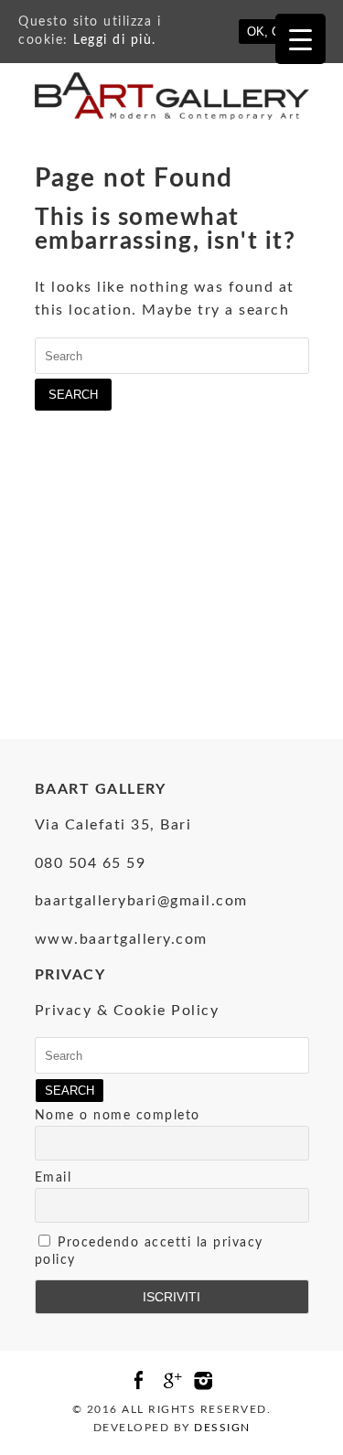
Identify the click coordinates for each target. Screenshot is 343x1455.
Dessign (222, 1427)
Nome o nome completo (117, 1115)
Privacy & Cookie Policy (127, 1010)
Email (53, 1177)
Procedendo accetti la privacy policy (149, 1252)
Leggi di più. (114, 40)
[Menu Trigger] (300, 39)
